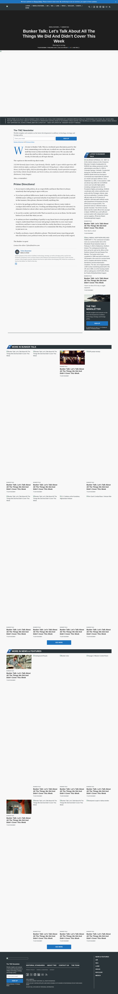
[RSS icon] (46, 974)
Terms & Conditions (42, 969)
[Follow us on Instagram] (100, 7)
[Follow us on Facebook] (94, 7)
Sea (52, 5)
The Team (75, 965)
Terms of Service (18, 142)
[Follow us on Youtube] (106, 7)
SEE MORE (59, 642)
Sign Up (66, 138)
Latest (27, 5)
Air (47, 5)
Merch (98, 975)
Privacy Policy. (96, 328)
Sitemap (52, 969)
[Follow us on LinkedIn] (103, 7)
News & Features (38, 5)
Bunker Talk (65, 27)
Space (64, 5)
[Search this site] (89, 7)
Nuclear (71, 5)
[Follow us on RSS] (109, 7)
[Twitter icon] (31, 974)
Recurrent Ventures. (36, 981)
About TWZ (51, 965)
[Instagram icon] (35, 974)
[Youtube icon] (42, 974)
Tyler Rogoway (42, 47)
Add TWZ (75, 47)
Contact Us (64, 965)
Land (57, 5)
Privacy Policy (38, 1)
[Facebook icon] (27, 974)
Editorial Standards (35, 965)
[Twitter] (16, 264)
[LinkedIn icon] (39, 974)
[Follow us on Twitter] (97, 7)
